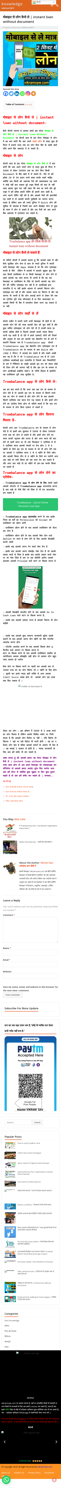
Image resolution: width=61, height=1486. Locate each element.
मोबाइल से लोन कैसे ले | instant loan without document (34, 1284)
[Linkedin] (16, 93)
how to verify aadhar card (29, 1143)
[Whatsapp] (22, 93)
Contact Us (19, 1472)
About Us (5, 1472)
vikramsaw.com (45, 1466)
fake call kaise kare (14, 800)
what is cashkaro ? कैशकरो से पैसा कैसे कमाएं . (35, 1204)
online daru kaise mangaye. (30, 1153)
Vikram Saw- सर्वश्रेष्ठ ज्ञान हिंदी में (22, 27)
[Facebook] (5, 93)
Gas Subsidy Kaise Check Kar (19, 786)
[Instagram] (27, 93)
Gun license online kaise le (29, 1182)
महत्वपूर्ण (7, 1341)
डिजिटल (7, 1336)
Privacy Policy (34, 1472)
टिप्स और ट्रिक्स (10, 1331)
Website (7, 971)
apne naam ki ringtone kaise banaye (33, 1163)
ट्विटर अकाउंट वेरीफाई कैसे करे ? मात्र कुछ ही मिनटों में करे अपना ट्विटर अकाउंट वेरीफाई (37, 1228)
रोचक (7, 1347)
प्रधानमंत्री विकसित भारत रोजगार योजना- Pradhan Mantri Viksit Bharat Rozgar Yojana (35, 1252)
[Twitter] (11, 93)
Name (7, 948)
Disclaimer (49, 1472)
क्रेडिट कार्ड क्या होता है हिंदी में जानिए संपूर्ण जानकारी (35, 1213)
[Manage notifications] (54, 1480)
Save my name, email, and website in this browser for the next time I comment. (30, 989)
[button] (52, 5)
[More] (33, 93)
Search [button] (37, 1122)
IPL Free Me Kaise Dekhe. (17, 796)
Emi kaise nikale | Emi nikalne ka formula (35, 1261)
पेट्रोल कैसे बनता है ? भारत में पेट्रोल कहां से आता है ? (35, 1190)
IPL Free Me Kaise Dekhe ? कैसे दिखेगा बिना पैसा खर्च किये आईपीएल (36, 1242)
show (29, 104)
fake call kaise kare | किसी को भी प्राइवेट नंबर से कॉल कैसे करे (36, 1272)
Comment (9, 915)
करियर (7, 1325)
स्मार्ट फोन (37, 141)
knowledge (12, 3)
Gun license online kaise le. (18, 791)
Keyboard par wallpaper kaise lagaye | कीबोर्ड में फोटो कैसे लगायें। (37, 1298)
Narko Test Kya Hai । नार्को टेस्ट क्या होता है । (36, 842)
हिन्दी (38, 2)
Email (6, 960)
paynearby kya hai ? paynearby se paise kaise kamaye (35, 1172)
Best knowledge (12, 1320)
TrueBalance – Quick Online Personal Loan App (32, 504)
